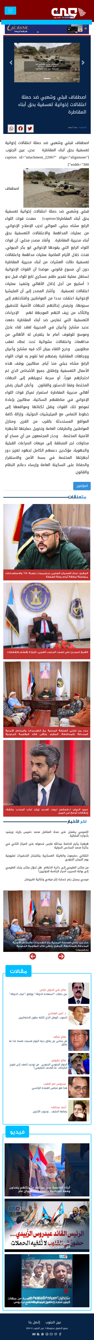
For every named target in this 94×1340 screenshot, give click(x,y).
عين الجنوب (53, 1322)
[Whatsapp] (42, 1334)
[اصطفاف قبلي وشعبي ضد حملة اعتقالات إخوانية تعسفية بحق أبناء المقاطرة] (30, 128)
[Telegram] (47, 1334)
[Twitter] (55, 1334)
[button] (11, 62)
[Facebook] (60, 1334)
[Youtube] (51, 1334)
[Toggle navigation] (10, 11)
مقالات (18, 971)
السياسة (82, 127)
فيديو (17, 1132)
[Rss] (38, 1334)
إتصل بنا (34, 1322)
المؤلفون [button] (82, 486)
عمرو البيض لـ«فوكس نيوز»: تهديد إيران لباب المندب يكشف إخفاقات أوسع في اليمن (52, 944)
